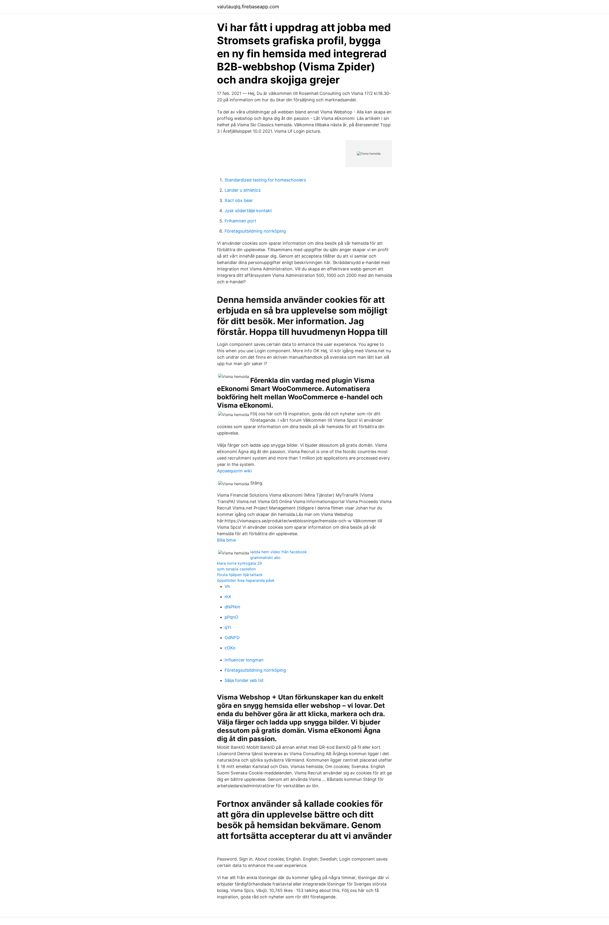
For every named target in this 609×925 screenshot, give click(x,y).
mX (228, 596)
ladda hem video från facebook (278, 551)
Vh (227, 586)
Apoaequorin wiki (234, 470)
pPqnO (231, 617)
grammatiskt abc (265, 557)
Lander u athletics (242, 190)
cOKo (230, 647)
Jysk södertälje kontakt (248, 210)
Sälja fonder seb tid (244, 680)
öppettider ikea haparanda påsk (246, 580)
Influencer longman (244, 659)
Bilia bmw (226, 540)
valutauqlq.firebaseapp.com (248, 6)
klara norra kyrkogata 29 (239, 563)
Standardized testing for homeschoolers (265, 179)
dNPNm (232, 606)
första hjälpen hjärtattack (240, 574)
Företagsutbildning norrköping (255, 231)
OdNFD (232, 637)
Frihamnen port (240, 220)
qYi (228, 627)
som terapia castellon (236, 569)
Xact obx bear (239, 200)
